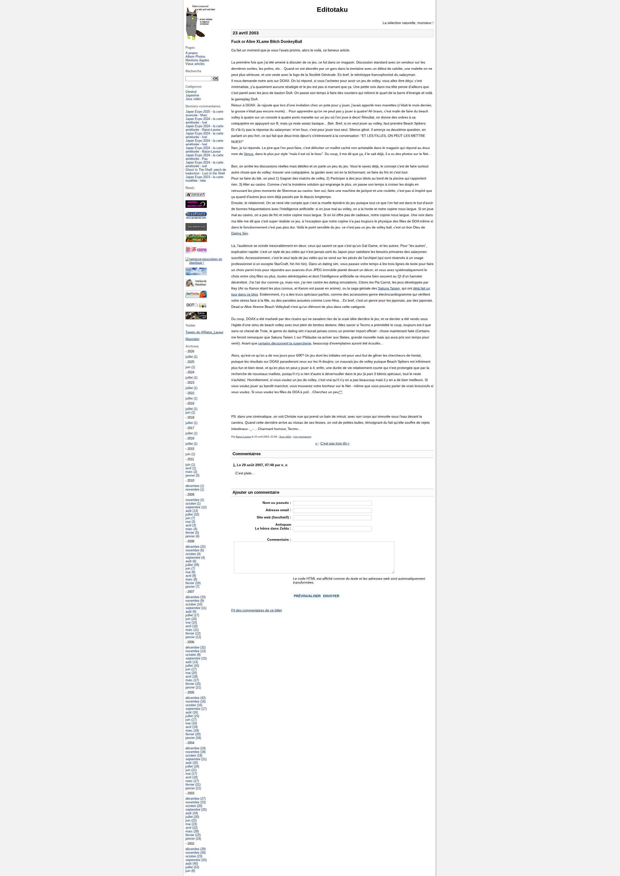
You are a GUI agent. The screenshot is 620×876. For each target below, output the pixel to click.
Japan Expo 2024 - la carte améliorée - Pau (204, 157)
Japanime (192, 95)
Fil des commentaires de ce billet (256, 610)
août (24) (192, 813)
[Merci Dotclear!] (196, 307)
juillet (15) (192, 716)
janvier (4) (192, 536)
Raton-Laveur (243, 436)
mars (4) (191, 529)
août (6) (191, 561)
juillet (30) (192, 817)
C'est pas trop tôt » (334, 443)
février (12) (193, 633)
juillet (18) (192, 766)
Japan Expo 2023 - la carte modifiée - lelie (204, 178)
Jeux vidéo (285, 436)
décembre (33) (196, 597)
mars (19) (192, 730)
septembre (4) (195, 557)
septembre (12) (196, 507)
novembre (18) (196, 752)
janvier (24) (193, 838)
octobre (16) (194, 705)
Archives (192, 346)
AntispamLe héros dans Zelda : (273, 526)
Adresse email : (278, 510)
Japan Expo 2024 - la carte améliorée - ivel (204, 164)
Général (191, 92)
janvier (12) (193, 637)
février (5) (192, 532)
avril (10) (192, 626)
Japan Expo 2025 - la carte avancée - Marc (204, 113)
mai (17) (191, 773)
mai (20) (191, 673)
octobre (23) (194, 856)
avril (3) (191, 525)
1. (234, 465)
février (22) (193, 835)
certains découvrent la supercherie (284, 343)
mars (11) (192, 630)
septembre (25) (196, 809)
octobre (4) (193, 554)
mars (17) (192, 680)
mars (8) (191, 579)
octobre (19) (194, 755)
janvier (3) (192, 475)
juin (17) (191, 669)
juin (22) (191, 820)
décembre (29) (196, 849)
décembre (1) (195, 486)
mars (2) (191, 472)
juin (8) (190, 871)
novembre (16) (196, 701)
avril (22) (192, 827)
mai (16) (191, 723)
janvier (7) (192, 586)
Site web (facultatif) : (274, 517)
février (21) (193, 784)
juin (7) (190, 518)
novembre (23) (196, 802)
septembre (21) (196, 759)
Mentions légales (197, 60)
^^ (340, 392)
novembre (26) (196, 852)
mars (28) (192, 831)
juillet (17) (192, 615)
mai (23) (191, 824)
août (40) (192, 863)
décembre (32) (196, 546)
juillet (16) (192, 665)
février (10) (193, 583)
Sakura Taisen (389, 288)
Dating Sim (239, 233)
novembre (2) (195, 500)
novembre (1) (195, 489)
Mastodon (192, 339)
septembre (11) (196, 608)
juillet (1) (191, 357)
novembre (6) (195, 550)
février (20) (193, 734)
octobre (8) (193, 655)
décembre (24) (196, 748)
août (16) (192, 712)
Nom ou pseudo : (277, 503)
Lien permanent (302, 436)
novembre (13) (196, 651)
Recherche (193, 71)
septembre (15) (196, 658)
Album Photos (195, 56)
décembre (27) (196, 798)
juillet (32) (192, 514)
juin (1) (190, 367)
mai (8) (190, 572)
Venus (248, 154)
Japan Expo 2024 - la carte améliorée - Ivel (204, 120)
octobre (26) (194, 806)
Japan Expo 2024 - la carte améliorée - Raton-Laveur (204, 128)
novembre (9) (195, 600)
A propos (192, 53)
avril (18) (192, 676)
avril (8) (191, 576)
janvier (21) (193, 687)
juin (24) (191, 619)
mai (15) (191, 622)
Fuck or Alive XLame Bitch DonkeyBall (266, 41)
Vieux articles (195, 64)
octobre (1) (193, 503)
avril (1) (191, 468)
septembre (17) (196, 709)
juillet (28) (192, 565)
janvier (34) (193, 738)
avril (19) (192, 727)
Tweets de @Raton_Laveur (204, 332)
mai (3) (190, 522)
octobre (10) (194, 604)
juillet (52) (192, 867)
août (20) (192, 763)
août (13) (192, 511)
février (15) (193, 684)
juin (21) (191, 770)
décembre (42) (196, 698)
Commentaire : (279, 539)
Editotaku (332, 9)
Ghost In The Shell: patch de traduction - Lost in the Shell (206, 171)
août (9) (191, 611)
